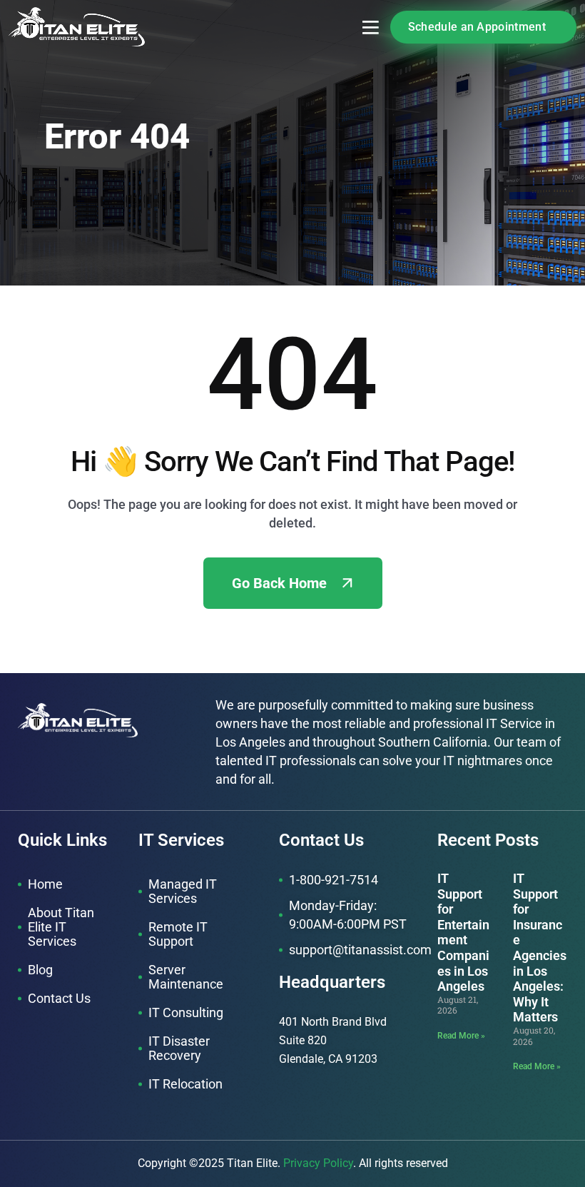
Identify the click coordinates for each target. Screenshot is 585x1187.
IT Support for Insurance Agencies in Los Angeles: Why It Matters (539, 947)
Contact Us (59, 998)
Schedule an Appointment (477, 27)
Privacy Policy (318, 1163)
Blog (40, 969)
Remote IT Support (178, 934)
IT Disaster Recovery (179, 1048)
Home (45, 884)
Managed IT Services (182, 891)
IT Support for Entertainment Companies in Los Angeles (463, 932)
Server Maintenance (185, 976)
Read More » (461, 1036)
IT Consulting (185, 1012)
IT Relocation (185, 1083)
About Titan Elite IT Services (61, 927)
